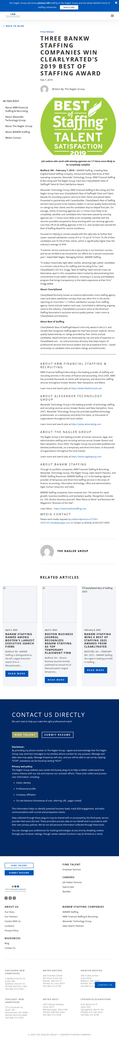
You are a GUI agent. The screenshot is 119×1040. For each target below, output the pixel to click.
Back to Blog (15, 26)
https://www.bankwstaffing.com (70, 508)
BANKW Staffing (70, 911)
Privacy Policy (11, 930)
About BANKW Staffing (17, 132)
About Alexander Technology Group (15, 118)
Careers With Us (13, 921)
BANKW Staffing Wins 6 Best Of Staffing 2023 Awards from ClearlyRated (97, 640)
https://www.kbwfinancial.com (86, 388)
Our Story (9, 911)
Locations (9, 925)
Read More (16, 673)
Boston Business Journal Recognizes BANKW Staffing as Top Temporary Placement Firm (59, 643)
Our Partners (11, 916)
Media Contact (13, 137)
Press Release (47, 31)
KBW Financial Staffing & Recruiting (80, 916)
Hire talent (25, 734)
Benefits (67, 891)
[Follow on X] (14, 898)
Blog (7, 943)
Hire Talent (19, 865)
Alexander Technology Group (77, 921)
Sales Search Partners (73, 925)
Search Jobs (69, 7)
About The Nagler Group (18, 126)
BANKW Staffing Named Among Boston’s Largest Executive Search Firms (20, 640)
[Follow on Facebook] (6, 898)
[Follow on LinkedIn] (10, 898)
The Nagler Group (75, 89)
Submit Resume (57, 734)
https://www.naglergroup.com (86, 456)
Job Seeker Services (72, 882)
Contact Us (10, 947)
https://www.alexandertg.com (86, 424)
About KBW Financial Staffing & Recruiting (16, 109)
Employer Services (72, 869)
